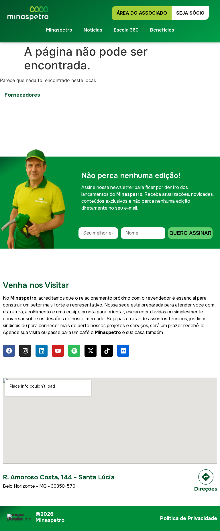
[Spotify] (74, 351)
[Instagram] (25, 351)
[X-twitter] (91, 351)
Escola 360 (126, 30)
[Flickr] (123, 351)
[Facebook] (9, 351)
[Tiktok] (107, 351)
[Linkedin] (42, 351)
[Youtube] (58, 351)
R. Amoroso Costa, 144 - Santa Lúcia (59, 477)
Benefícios (162, 30)
